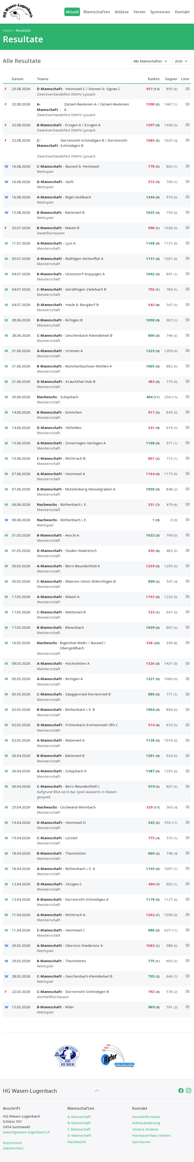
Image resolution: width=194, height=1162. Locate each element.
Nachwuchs (76, 1141)
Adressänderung (146, 1122)
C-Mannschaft (79, 1129)
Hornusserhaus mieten (151, 1135)
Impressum (12, 1142)
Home (7, 30)
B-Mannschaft (79, 1122)
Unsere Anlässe (145, 1129)
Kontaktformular (146, 1116)
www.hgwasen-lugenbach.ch (26, 1132)
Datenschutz (13, 1148)
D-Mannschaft (79, 1135)
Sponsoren (141, 1141)
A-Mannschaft (79, 1116)
